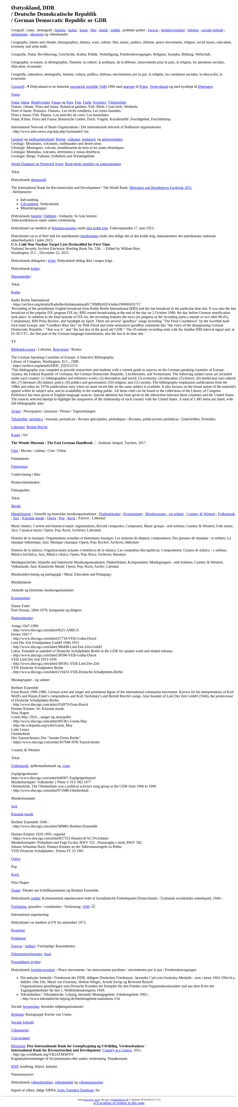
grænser (129, 87)
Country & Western (201, 514)
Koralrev (99, 102)
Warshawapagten (63, 228)
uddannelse (19, 34)
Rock (71, 518)
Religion (17, 1014)
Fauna (56, 102)
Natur (15, 94)
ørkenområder (112, 139)
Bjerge (61, 139)
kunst (84, 30)
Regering (18, 930)
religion (193, 30)
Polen (143, 87)
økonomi (36, 34)
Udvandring (29, 204)
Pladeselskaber (110, 514)
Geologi (17, 139)
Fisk (78, 102)
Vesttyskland (159, 87)
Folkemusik (226, 514)
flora (69, 102)
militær (30, 946)
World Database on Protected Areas (37, 164)
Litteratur (18, 427)
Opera (51, 518)
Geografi (17, 87)
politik (115, 30)
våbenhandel (64, 1082)
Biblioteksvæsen (23, 349)
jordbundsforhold (41, 139)
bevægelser (31, 1006)
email (97, 1099)
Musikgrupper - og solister (164, 514)
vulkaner (73, 139)
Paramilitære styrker (25, 962)
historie (60, 30)
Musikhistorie (21, 514)
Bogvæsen (61, 349)
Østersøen (205, 87)
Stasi (47, 954)
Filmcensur (19, 466)
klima (25, 102)
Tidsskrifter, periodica (27, 419)
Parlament (18, 938)
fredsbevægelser (173, 30)
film (93, 30)
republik (92, 87)
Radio (15, 292)
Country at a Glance (117, 1050)
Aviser (16, 411)
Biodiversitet (40, 102)
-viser (66, 766)
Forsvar (16, 946)
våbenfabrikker (42, 1082)
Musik (15, 506)
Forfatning (18, 907)
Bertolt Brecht (36, 427)
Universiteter (20, 1038)
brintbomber (89, 236)
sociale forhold (212, 30)
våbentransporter (91, 1082)
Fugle (87, 102)
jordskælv (89, 139)
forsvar (153, 30)
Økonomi (18, 1046)
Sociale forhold (22, 1022)
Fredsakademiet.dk (119, 1099)
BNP (14, 1066)
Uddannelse (20, 1030)
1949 (102, 87)
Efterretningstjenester (26, 954)
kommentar (88, 1099)
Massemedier (20, 276)
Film (14, 451)
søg (107, 1099)
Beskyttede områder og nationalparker (93, 164)
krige (52, 261)
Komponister (132, 514)
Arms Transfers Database (75, 1090)
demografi (38, 180)
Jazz (16, 518)
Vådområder (117, 102)
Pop (62, 518)
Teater (15, 890)
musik (103, 30)
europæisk (77, 87)
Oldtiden (49, 216)
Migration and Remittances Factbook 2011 (160, 188)
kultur (72, 30)
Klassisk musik (33, 518)
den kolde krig (97, 228)
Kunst (15, 435)
